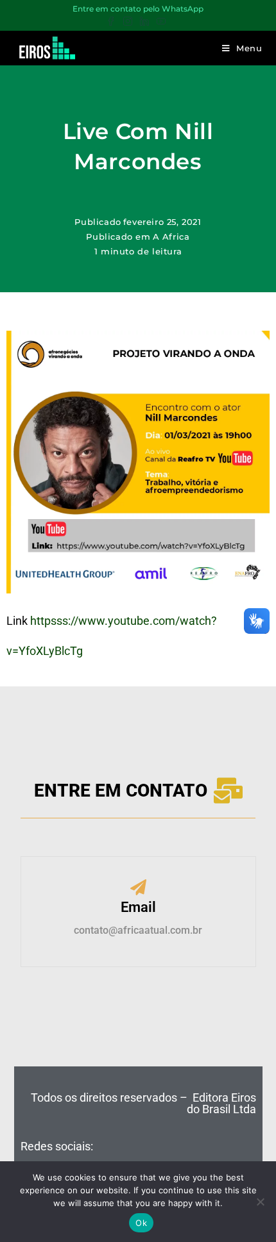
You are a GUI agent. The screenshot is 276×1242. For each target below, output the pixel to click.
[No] (260, 1201)
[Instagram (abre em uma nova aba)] (127, 22)
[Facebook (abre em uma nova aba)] (113, 22)
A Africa (171, 236)
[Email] (138, 888)
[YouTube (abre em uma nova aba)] (161, 22)
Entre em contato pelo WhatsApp (138, 8)
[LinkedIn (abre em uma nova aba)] (144, 22)
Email (138, 907)
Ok (141, 1223)
